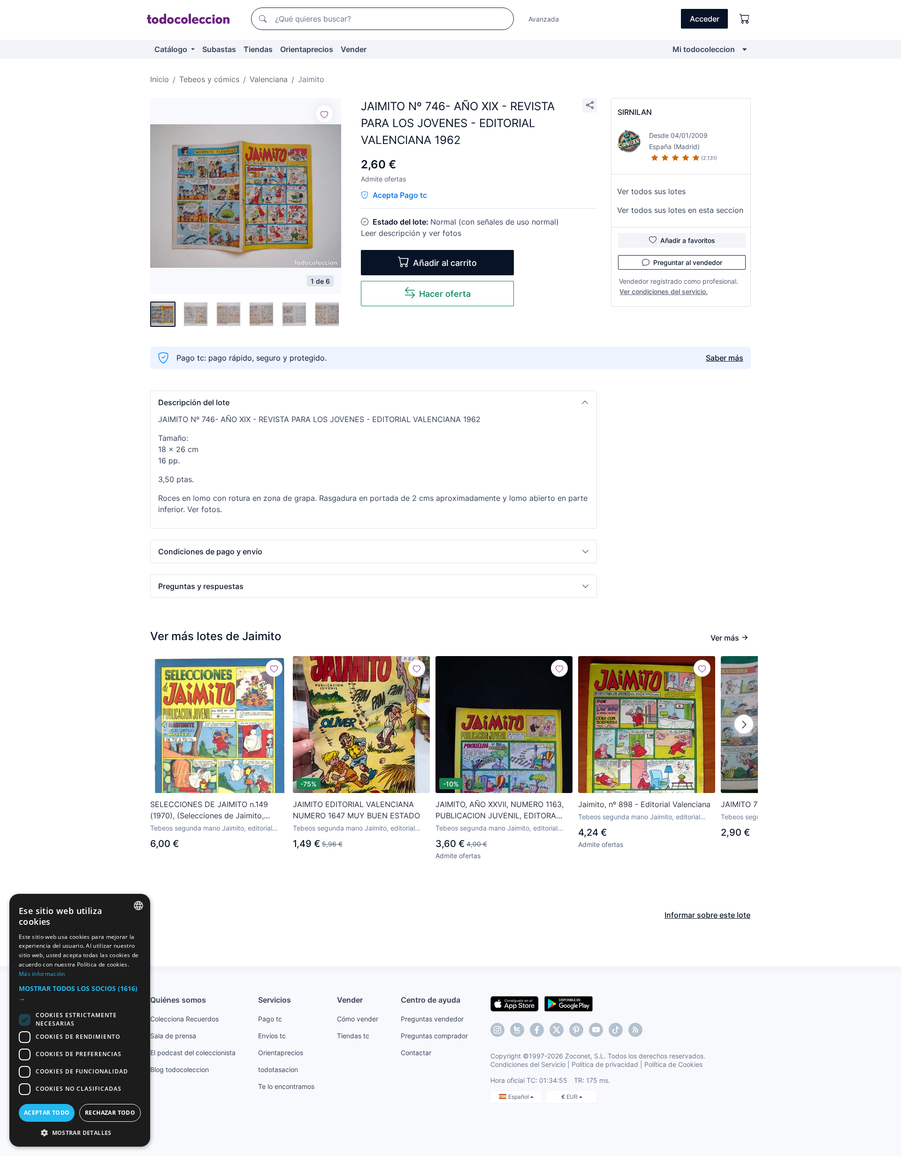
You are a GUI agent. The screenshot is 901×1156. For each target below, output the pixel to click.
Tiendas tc (353, 1036)
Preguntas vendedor (432, 1019)
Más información (42, 974)
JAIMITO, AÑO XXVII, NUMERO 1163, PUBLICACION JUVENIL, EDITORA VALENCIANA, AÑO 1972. (499, 810)
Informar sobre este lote (707, 915)
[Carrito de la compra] (744, 19)
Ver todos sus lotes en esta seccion (680, 210)
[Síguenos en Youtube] (596, 1030)
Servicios (274, 1000)
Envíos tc (272, 1036)
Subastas (219, 49)
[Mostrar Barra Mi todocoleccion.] (744, 49)
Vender (354, 49)
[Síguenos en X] (557, 1030)
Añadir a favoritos (687, 240)
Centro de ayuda (430, 1000)
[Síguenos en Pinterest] (576, 1030)
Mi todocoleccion (703, 49)
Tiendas (258, 49)
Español (519, 1096)
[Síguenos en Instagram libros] (517, 1030)
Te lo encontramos (286, 1086)
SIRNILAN (635, 112)
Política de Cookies (673, 1064)
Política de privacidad (605, 1064)
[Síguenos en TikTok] (616, 1030)
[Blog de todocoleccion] (635, 1030)
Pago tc (270, 1019)
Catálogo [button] (171, 49)
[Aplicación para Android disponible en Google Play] (568, 1003)
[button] (373, 402)
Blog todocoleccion (179, 1069)
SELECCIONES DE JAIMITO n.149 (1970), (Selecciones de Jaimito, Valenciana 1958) (209, 810)
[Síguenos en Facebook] (537, 1030)
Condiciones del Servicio (527, 1064)
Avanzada (543, 19)
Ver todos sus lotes (651, 191)
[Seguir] (324, 114)
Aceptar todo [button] (47, 1113)
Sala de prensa (173, 1036)
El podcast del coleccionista (193, 1053)
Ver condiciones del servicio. (663, 291)
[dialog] (79, 1020)
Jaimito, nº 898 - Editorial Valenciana (644, 804)
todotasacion (278, 1069)
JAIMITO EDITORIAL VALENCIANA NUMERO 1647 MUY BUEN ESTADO (356, 810)
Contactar (416, 1053)
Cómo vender (357, 1019)
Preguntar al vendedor (687, 262)
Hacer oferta (445, 294)
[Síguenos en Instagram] (497, 1030)
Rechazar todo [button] (110, 1113)
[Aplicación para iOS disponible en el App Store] (514, 1003)
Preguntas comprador (434, 1036)
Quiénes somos (178, 1000)
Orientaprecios (306, 49)
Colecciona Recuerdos (184, 1019)
